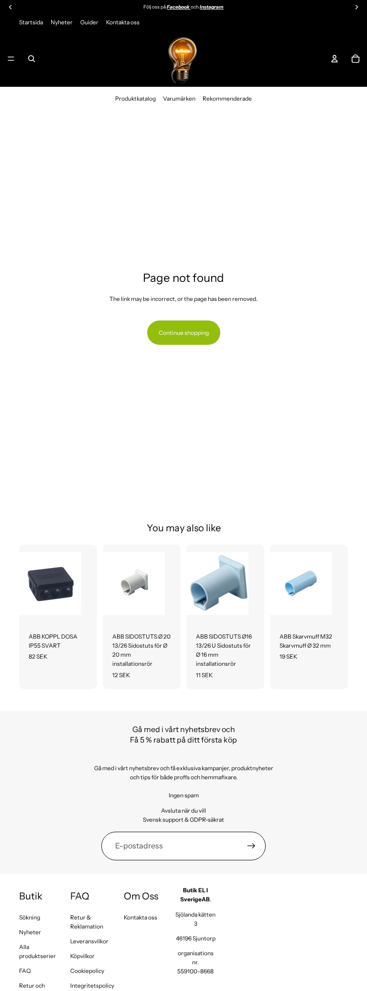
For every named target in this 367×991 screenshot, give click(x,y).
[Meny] (11, 59)
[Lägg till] (82, 607)
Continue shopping (184, 332)
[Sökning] (31, 58)
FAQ (25, 970)
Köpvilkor (82, 956)
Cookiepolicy (87, 970)
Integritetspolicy (92, 985)
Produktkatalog (135, 98)
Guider (89, 22)
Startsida (31, 22)
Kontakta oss (123, 22)
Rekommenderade (227, 98)
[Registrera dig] (251, 846)
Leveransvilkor (89, 941)
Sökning (29, 917)
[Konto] (334, 58)
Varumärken (179, 98)
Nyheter (62, 22)
